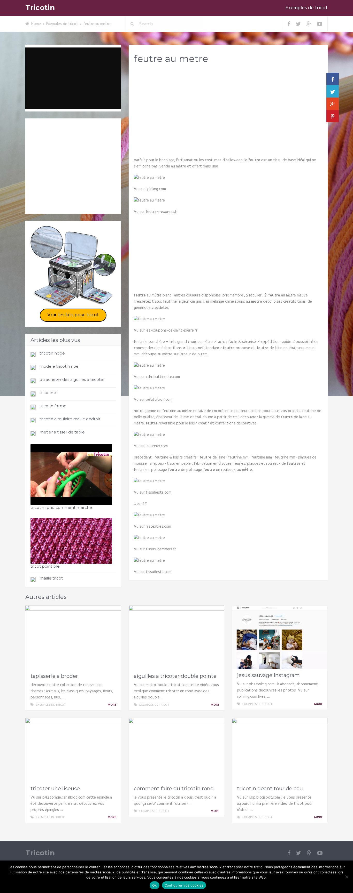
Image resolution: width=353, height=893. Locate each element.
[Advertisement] (228, 109)
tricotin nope (52, 353)
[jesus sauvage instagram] (279, 637)
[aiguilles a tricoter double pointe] (176, 638)
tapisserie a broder (54, 676)
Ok (154, 885)
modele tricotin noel (60, 366)
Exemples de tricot (306, 8)
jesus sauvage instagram (268, 675)
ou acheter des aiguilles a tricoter (72, 379)
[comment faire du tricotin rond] (176, 750)
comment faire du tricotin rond (174, 788)
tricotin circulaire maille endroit (70, 418)
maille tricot (51, 578)
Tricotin (40, 7)
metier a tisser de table (62, 432)
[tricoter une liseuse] (73, 750)
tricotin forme (53, 405)
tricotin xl (48, 392)
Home (36, 24)
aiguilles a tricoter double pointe (175, 676)
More (112, 704)
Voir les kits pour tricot (73, 315)
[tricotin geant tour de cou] (279, 750)
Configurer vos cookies (184, 885)
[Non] (346, 876)
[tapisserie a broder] (73, 638)
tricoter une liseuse (55, 788)
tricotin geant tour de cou (270, 788)
